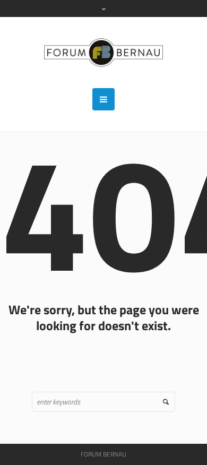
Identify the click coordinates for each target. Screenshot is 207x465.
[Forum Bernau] (103, 52)
